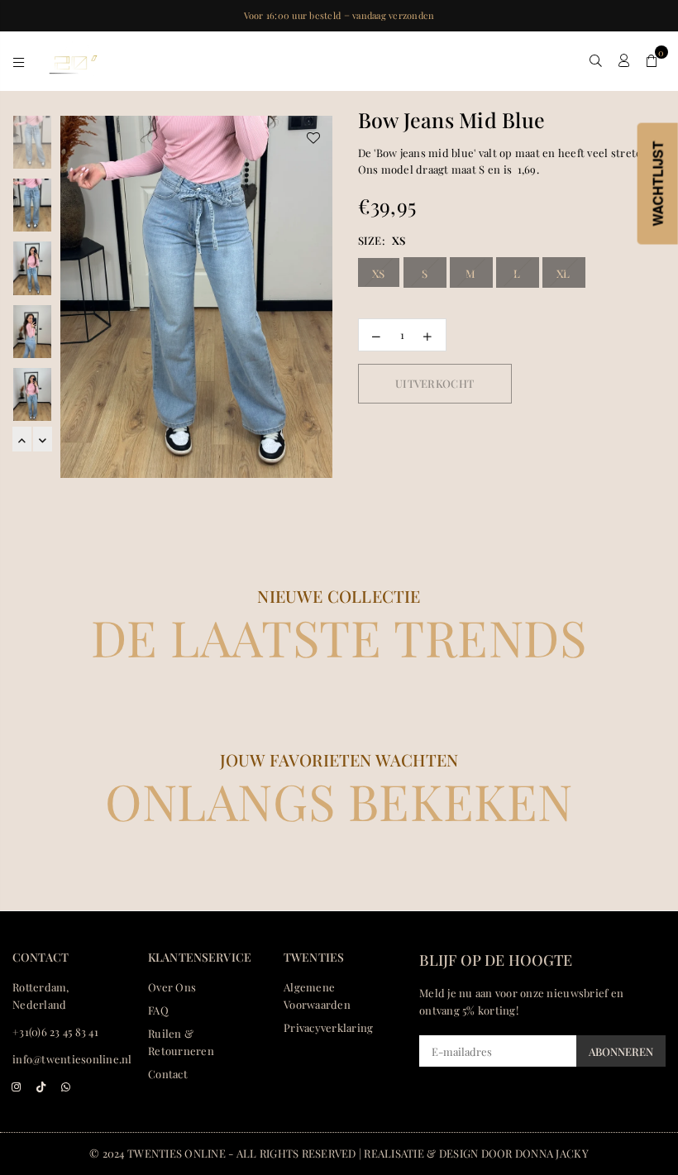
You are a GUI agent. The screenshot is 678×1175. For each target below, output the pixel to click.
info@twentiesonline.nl (72, 1059)
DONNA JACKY (552, 1153)
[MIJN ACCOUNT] (624, 60)
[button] (652, 60)
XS (378, 273)
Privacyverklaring (328, 1027)
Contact (168, 1074)
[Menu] (18, 60)
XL (563, 273)
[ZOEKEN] (595, 60)
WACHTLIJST (657, 184)
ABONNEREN (621, 1051)
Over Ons (172, 987)
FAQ (158, 1010)
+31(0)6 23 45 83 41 (55, 1032)
